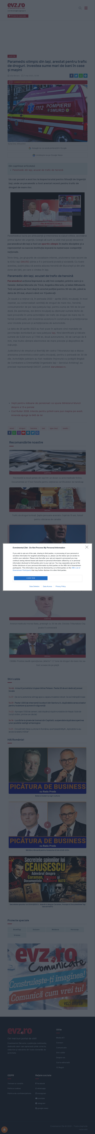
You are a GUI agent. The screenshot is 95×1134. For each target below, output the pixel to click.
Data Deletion (34, 586)
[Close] (87, 548)
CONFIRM (31, 578)
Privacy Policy (61, 586)
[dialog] (47, 567)
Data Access (47, 586)
